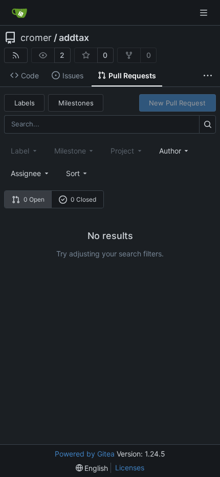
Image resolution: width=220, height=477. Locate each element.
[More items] (208, 75)
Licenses (129, 467)
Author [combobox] (170, 150)
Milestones (76, 103)
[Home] (19, 13)
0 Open (34, 199)
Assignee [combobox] (26, 173)
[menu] (77, 173)
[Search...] (207, 124)
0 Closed (83, 199)
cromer (36, 38)
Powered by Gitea (85, 453)
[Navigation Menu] (204, 12)
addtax (74, 38)
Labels (24, 103)
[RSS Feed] (16, 55)
